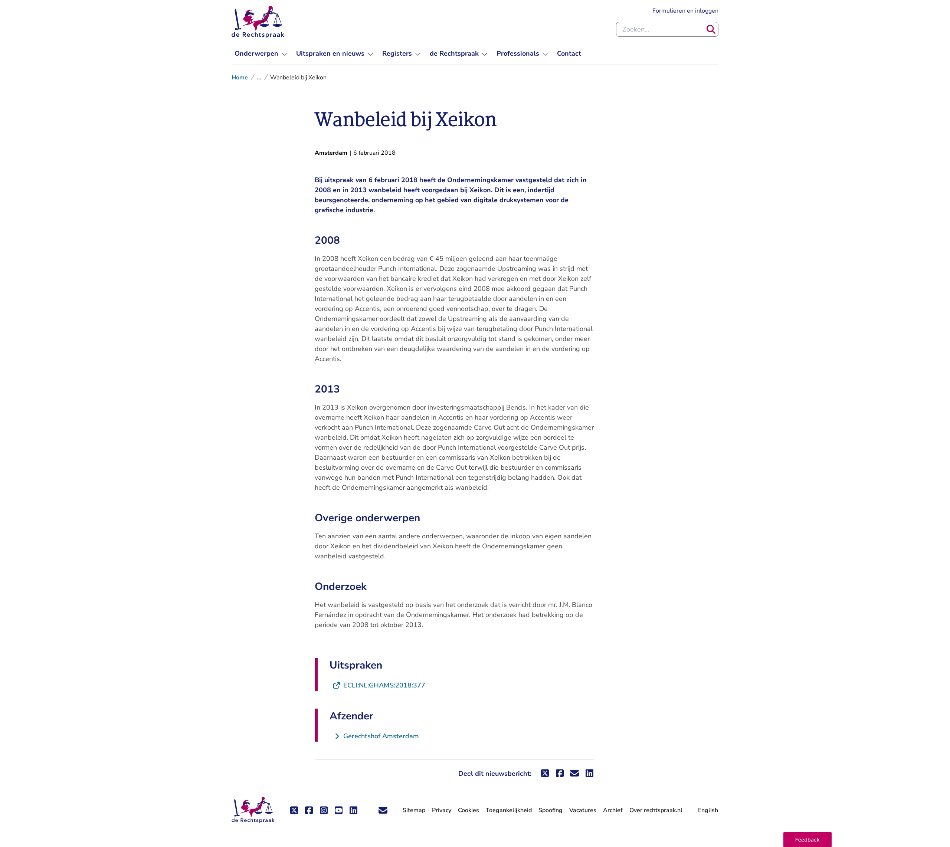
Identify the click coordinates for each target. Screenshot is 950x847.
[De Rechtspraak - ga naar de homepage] (258, 22)
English (708, 810)
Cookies (468, 810)
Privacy (441, 810)
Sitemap (414, 810)
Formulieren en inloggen (685, 10)
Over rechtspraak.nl (655, 810)
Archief (613, 810)
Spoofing (550, 810)
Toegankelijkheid (509, 810)
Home (240, 77)
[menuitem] (261, 54)
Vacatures (583, 810)
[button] (807, 839)
